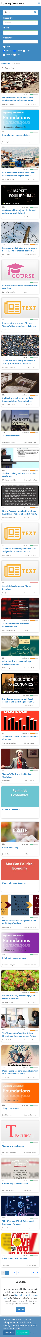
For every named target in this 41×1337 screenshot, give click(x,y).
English (19, 50)
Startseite (5, 64)
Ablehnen (9, 1333)
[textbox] (20, 42)
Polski (19, 54)
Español (29, 50)
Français (9, 54)
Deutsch (9, 50)
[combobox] (20, 41)
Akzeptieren (22, 1333)
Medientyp (8, 38)
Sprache (6, 47)
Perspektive (8, 18)
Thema (6, 28)
